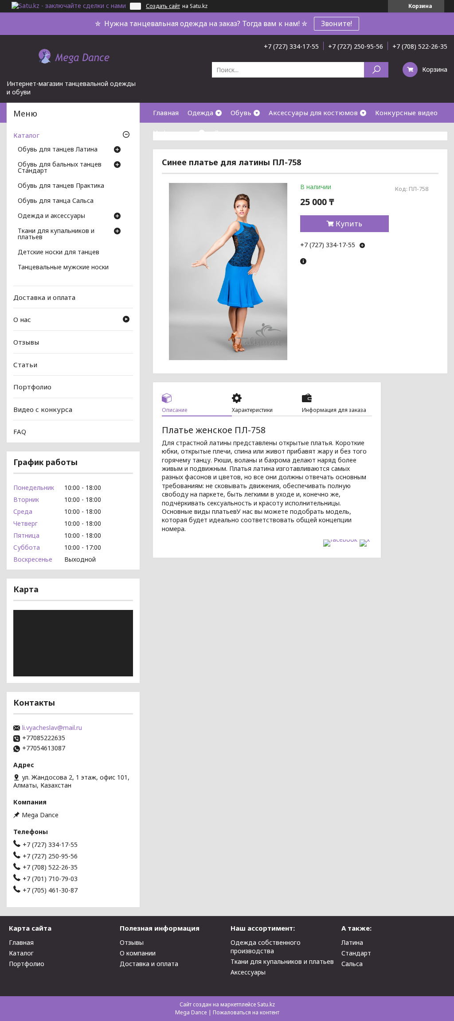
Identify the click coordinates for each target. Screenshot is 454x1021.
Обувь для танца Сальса (56, 201)
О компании (138, 953)
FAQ (19, 431)
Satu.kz (266, 1004)
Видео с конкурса (42, 409)
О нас (22, 319)
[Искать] (376, 70)
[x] (365, 539)
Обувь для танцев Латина (58, 149)
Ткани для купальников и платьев (56, 234)
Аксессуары (248, 972)
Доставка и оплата (245, 132)
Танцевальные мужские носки (63, 267)
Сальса (352, 963)
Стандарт (356, 953)
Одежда (200, 112)
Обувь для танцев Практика (61, 186)
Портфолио (32, 386)
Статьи (25, 364)
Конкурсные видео (406, 112)
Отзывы (26, 342)
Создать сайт (163, 6)
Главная (166, 112)
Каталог (26, 135)
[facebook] (340, 539)
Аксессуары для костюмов (313, 112)
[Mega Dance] (73, 57)
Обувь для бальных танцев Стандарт (60, 168)
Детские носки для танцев (58, 252)
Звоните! (336, 23)
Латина (352, 942)
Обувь (241, 112)
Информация (174, 132)
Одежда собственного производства (266, 946)
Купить (349, 224)
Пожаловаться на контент (246, 1012)
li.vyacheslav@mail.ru (52, 728)
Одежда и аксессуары (51, 216)
